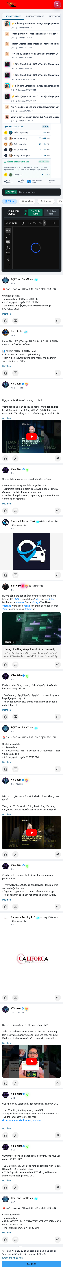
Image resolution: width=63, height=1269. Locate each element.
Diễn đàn (22, 181)
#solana (23, 1120)
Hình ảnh (47, 201)
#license (20, 602)
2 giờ (13, 1013)
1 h (12, 473)
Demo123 (18, 175)
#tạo (38, 599)
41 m (13, 388)
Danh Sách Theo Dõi (51, 212)
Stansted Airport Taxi (23, 521)
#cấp (4, 609)
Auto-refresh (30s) (36, 181)
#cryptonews (34, 1120)
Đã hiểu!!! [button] (31, 1264)
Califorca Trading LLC (23, 917)
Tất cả (11, 201)
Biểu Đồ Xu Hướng (35, 212)
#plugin (36, 602)
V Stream (16, 383)
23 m (13, 335)
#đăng (18, 599)
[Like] (31, 321)
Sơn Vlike (16, 585)
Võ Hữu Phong (20, 138)
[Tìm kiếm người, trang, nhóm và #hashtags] (57, 4)
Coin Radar (17, 331)
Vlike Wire (16, 469)
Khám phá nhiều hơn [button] (12, 1257)
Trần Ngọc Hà (20, 144)
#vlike (52, 599)
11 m (13, 283)
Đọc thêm (6, 314)
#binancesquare (10, 1120)
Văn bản (28, 201)
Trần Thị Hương (21, 133)
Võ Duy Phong (20, 150)
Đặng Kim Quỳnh (22, 155)
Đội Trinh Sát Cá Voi (22, 279)
